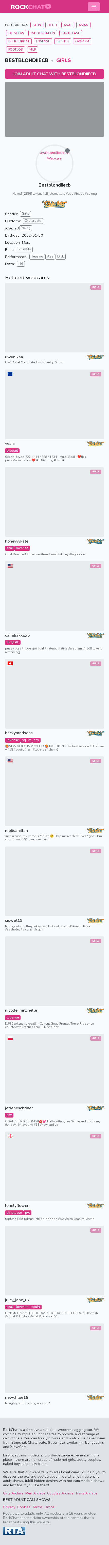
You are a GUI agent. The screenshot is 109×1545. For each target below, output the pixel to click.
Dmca (49, 1507)
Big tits (63, 41)
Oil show (16, 33)
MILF (32, 49)
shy (36, 740)
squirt (26, 740)
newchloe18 (16, 1397)
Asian (83, 25)
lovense (22, 548)
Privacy (9, 1507)
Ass (50, 256)
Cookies (23, 1507)
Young (25, 228)
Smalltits (24, 249)
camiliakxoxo (17, 635)
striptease (14, 1212)
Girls (63, 60)
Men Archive (35, 1493)
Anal (68, 25)
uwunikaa (14, 357)
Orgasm (82, 41)
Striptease (71, 33)
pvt (27, 1212)
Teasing (37, 256)
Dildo (52, 25)
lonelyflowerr (17, 1205)
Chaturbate (33, 220)
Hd (21, 263)
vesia (10, 443)
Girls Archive (13, 1493)
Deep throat (18, 41)
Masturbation (43, 33)
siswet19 (14, 920)
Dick (60, 256)
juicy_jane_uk (17, 1300)
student (12, 450)
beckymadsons (19, 733)
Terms (37, 1507)
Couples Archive (60, 1493)
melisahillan (16, 830)
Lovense (43, 41)
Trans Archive (86, 1493)
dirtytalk (13, 642)
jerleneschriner (19, 1108)
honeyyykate (16, 541)
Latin (37, 25)
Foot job (15, 49)
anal (10, 548)
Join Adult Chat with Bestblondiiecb (54, 74)
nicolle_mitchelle (21, 1010)
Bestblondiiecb (55, 185)
